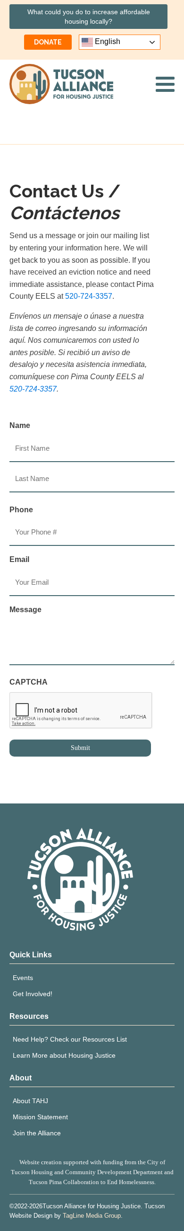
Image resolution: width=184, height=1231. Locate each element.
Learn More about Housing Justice (64, 1055)
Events (23, 977)
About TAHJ (30, 1101)
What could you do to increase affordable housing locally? (88, 16)
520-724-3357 (88, 296)
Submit (80, 747)
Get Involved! (32, 994)
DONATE (48, 42)
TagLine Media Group (92, 1215)
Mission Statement (40, 1117)
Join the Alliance (37, 1133)
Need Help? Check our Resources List (70, 1039)
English (106, 41)
